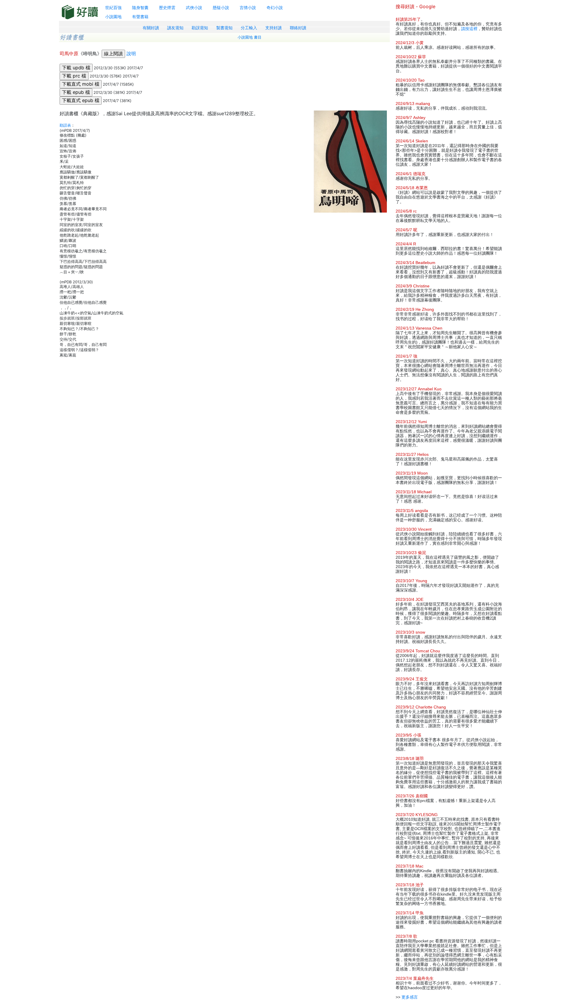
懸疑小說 (221, 7)
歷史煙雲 (167, 7)
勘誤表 (65, 125)
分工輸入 (249, 27)
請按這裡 (469, 28)
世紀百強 (113, 7)
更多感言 (409, 997)
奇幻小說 (274, 7)
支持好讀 (273, 27)
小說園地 (113, 16)
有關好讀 (151, 27)
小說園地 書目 (250, 37)
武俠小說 (194, 7)
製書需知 (224, 27)
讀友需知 (175, 27)
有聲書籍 (140, 16)
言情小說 (248, 7)
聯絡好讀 (298, 27)
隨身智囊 (140, 7)
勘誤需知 (200, 27)
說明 (131, 53)
